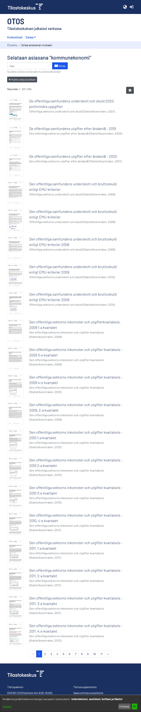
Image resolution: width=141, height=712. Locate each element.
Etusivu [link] (12, 45)
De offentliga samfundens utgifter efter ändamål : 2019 (72, 128)
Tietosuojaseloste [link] (85, 687)
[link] (26, 7)
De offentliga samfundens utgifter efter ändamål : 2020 (73, 156)
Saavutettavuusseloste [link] (88, 693)
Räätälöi (7, 706)
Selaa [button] (29, 37)
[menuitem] (31, 37)
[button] (124, 6)
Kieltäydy (124, 706)
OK (134, 706)
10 (94, 654)
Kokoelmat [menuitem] (15, 37)
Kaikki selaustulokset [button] (23, 79)
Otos (15, 21)
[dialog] (70, 703)
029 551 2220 (15, 693)
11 (101, 654)
